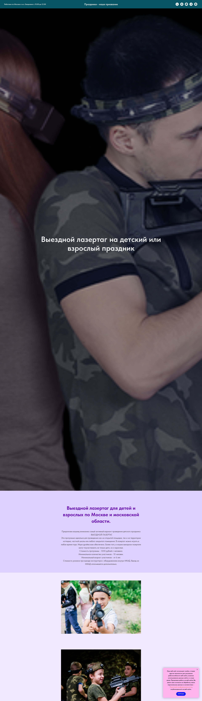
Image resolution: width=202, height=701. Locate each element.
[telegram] (191, 4)
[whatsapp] (186, 4)
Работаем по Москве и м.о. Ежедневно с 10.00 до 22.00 (25, 4)
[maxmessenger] (181, 4)
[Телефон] (177, 4)
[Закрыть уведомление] (197, 669)
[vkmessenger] (195, 4)
